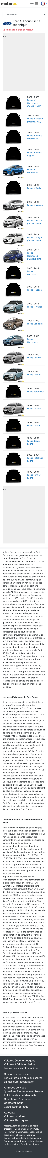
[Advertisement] (24, 63)
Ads (4, 36)
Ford (16, 21)
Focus (27, 21)
